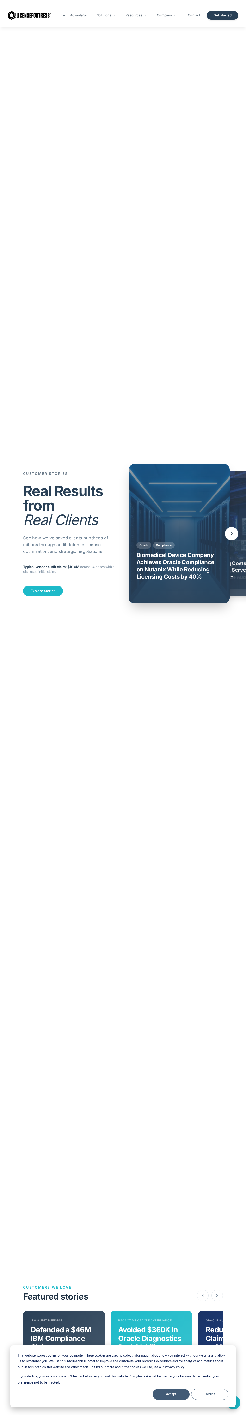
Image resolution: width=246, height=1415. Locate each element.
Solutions (104, 15)
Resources (134, 15)
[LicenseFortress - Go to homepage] (29, 15)
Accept (171, 1394)
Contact (194, 15)
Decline (209, 1394)
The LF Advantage (73, 15)
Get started (223, 15)
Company (164, 15)
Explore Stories (43, 591)
